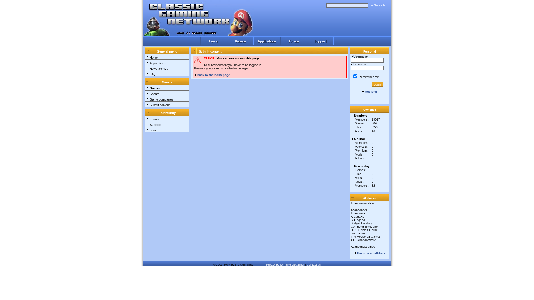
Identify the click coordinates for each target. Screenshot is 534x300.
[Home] (213, 41)
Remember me (368, 77)
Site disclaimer (295, 264)
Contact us (314, 264)
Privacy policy (274, 264)
